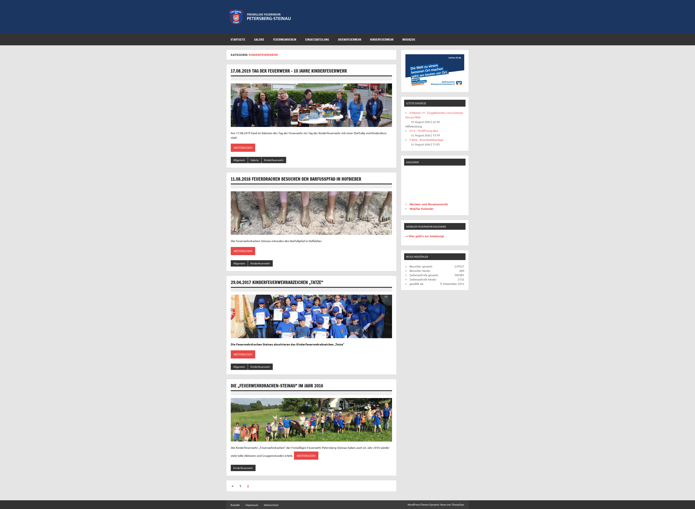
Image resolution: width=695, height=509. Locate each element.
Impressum (252, 505)
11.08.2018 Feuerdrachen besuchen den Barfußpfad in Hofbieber (296, 179)
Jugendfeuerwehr (349, 40)
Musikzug (408, 40)
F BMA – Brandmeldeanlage (426, 139)
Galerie (259, 40)
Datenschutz (271, 505)
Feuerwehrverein (284, 40)
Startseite (238, 40)
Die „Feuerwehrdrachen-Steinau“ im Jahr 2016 (277, 386)
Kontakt (235, 505)
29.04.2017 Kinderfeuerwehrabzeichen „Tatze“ (277, 282)
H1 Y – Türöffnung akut (424, 130)
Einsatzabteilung (317, 40)
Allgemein (239, 160)
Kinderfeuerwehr (381, 40)
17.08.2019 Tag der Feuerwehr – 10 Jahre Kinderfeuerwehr (289, 71)
